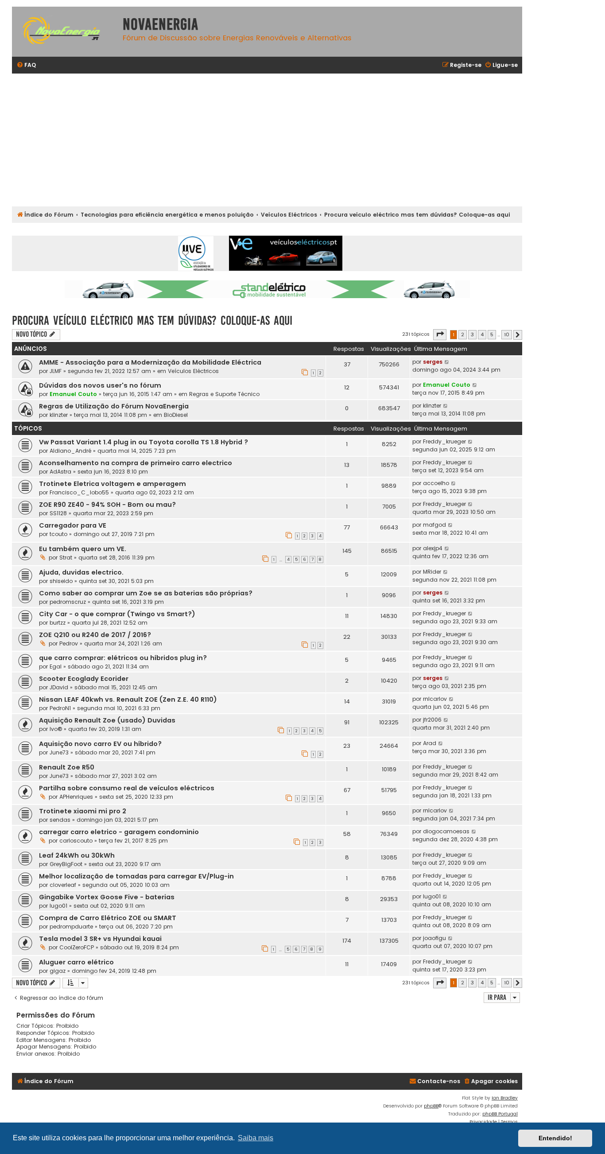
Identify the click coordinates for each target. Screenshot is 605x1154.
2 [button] (462, 334)
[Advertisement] (277, 140)
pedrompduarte (71, 926)
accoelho (436, 483)
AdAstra (60, 471)
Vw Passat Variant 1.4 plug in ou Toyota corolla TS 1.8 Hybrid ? (143, 442)
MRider (432, 571)
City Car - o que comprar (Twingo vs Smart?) (117, 614)
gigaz (58, 971)
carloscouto (76, 840)
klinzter (59, 415)
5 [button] (491, 334)
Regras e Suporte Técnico (224, 394)
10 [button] (506, 334)
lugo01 (58, 905)
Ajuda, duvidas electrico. (81, 572)
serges (432, 361)
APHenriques (76, 796)
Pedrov (68, 643)
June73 (59, 752)
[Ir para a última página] (447, 362)
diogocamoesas (446, 831)
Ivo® (56, 729)
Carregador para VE (72, 525)
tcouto (58, 534)
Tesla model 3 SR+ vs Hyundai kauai (100, 938)
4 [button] (482, 334)
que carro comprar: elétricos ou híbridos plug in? (123, 657)
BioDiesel (176, 415)
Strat (65, 557)
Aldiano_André (70, 451)
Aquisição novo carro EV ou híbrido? (100, 743)
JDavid (59, 687)
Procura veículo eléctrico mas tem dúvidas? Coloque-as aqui (152, 320)
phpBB (431, 1106)
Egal (56, 666)
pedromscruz (68, 602)
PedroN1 (60, 708)
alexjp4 (432, 548)
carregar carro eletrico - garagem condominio (119, 832)
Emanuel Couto (73, 394)
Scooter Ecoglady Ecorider (83, 678)
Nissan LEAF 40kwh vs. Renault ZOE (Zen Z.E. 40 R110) (128, 699)
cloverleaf (63, 885)
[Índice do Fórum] (65, 31)
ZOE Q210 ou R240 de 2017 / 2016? (95, 634)
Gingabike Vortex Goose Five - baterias (107, 897)
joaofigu (434, 938)
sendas (60, 820)
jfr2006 (432, 719)
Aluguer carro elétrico (76, 962)
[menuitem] (26, 65)
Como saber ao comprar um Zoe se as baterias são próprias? (145, 593)
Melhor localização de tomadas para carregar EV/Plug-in (136, 876)
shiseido (61, 581)
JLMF (56, 371)
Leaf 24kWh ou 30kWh (77, 855)
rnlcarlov (435, 699)
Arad (429, 743)
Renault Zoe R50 (66, 767)
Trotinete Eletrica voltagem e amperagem (112, 483)
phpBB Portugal (500, 1114)
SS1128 (58, 513)
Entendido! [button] (555, 1138)
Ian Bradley (505, 1098)
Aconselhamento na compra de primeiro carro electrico (135, 462)
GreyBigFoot (66, 864)
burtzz (58, 622)
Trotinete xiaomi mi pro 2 (82, 811)
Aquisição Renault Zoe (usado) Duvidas (107, 720)
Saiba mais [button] (255, 1138)
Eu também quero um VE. (82, 548)
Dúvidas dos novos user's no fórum (100, 385)
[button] (439, 334)
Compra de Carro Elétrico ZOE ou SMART (107, 917)
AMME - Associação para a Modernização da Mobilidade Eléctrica (150, 362)
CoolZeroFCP (76, 947)
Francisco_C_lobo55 (79, 492)
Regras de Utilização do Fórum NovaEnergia (114, 406)
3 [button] (472, 334)
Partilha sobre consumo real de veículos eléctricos (126, 788)
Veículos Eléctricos (193, 371)
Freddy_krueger (444, 441)
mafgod (434, 524)
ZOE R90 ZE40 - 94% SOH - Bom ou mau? (107, 504)
